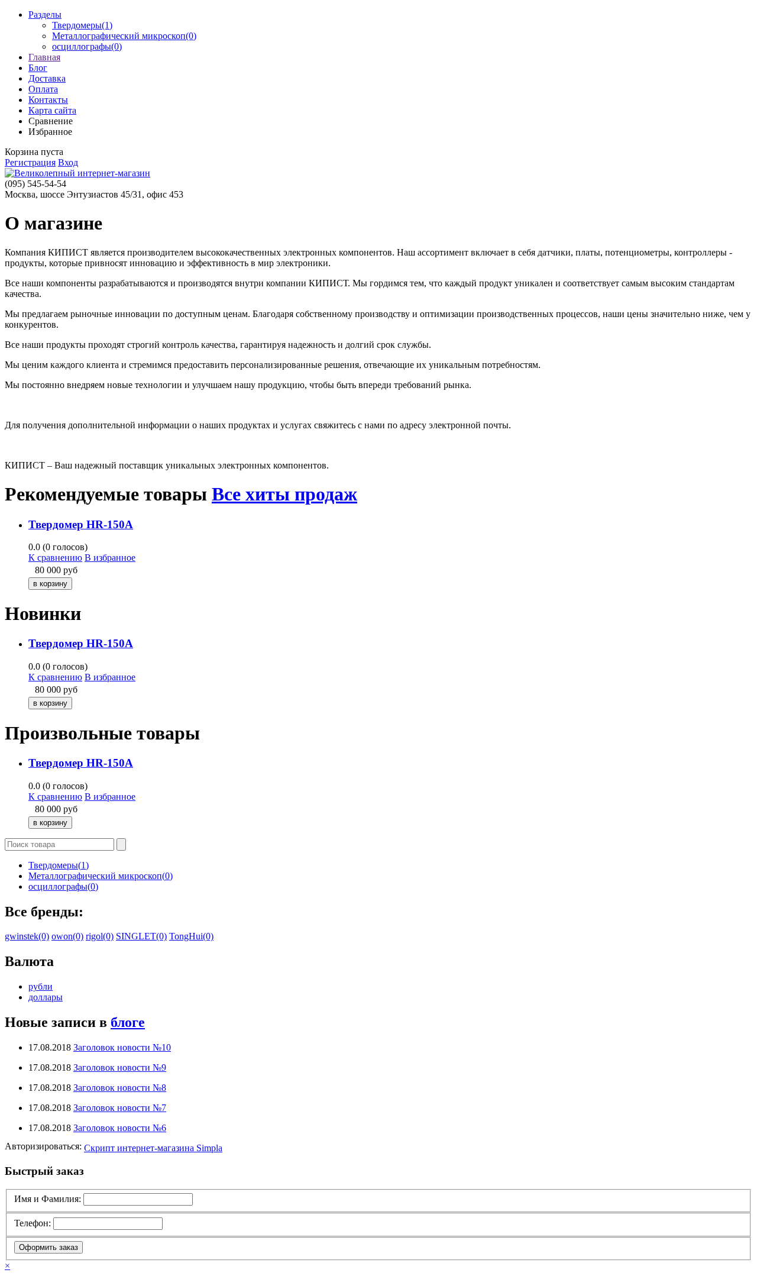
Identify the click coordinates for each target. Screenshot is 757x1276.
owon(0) (67, 936)
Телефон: (32, 1223)
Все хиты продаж (284, 494)
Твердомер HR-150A (80, 524)
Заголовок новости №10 (122, 1047)
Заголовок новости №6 (119, 1128)
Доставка (47, 78)
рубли (40, 986)
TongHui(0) (191, 936)
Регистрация (30, 162)
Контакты (48, 100)
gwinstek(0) (27, 936)
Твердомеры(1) (82, 25)
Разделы (45, 14)
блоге (128, 1022)
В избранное (110, 558)
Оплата (43, 89)
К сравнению (55, 558)
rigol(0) (100, 936)
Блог (37, 68)
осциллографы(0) (87, 46)
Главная (44, 57)
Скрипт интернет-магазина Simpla (153, 1148)
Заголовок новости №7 (119, 1108)
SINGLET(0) (141, 936)
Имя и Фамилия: (47, 1199)
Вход (68, 162)
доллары (45, 997)
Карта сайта (52, 110)
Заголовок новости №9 (119, 1067)
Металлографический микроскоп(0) (124, 36)
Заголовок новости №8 (119, 1088)
